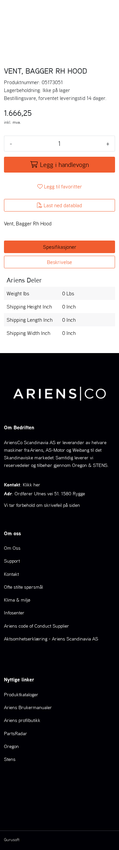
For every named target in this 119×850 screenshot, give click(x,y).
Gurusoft (12, 839)
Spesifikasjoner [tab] (59, 247)
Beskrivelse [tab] (59, 262)
